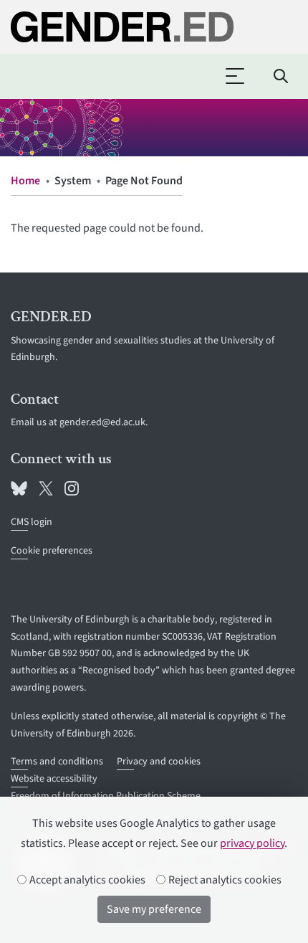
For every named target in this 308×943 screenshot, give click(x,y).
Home (25, 181)
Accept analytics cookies (86, 880)
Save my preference (154, 909)
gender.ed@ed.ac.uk (102, 422)
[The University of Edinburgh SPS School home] (154, 26)
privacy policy (252, 843)
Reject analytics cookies (223, 880)
